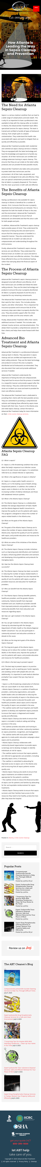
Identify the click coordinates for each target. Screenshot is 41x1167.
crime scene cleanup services (18, 414)
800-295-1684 (20, 1143)
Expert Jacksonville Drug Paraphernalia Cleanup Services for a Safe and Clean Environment (25, 887)
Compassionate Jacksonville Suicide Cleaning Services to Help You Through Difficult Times (25, 875)
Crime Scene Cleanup (21, 838)
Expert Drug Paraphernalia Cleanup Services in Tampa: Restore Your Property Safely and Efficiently (25, 926)
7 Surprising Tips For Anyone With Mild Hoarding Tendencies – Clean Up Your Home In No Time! (24, 900)
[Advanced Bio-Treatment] (20, 10)
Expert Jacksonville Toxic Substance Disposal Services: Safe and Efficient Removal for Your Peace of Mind (25, 913)
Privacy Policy (23, 1161)
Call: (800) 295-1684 (19, 17)
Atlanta (11, 838)
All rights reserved (9, 1161)
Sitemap (34, 1161)
